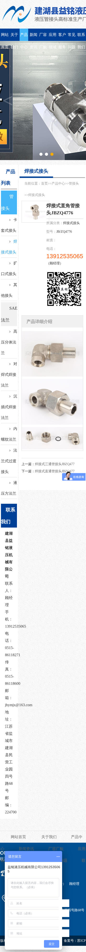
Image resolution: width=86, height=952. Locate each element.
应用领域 (52, 37)
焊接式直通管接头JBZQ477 (55, 471)
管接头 (7, 202)
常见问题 (71, 37)
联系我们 (81, 37)
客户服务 (62, 37)
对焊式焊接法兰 (9, 374)
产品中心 (24, 37)
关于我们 (14, 37)
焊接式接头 (9, 246)
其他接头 (9, 290)
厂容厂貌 (43, 37)
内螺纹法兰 (9, 434)
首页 (44, 183)
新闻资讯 (33, 37)
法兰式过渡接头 (9, 461)
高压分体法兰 (9, 342)
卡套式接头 (9, 225)
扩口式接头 (9, 268)
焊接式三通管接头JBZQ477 (55, 464)
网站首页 (5, 37)
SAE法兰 (9, 314)
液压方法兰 (9, 488)
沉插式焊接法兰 (9, 407)
